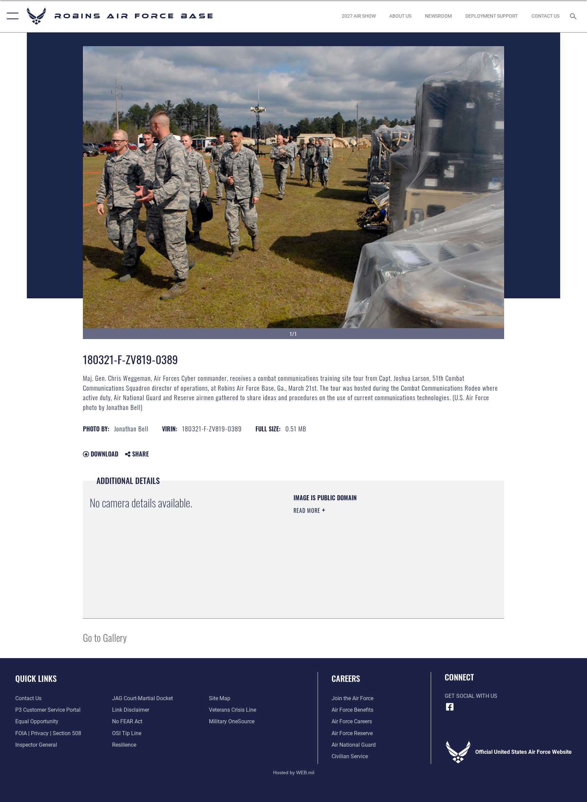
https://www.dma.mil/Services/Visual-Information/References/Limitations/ (360, 558)
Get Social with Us (471, 696)
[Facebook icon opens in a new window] (450, 707)
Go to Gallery (105, 637)
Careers (346, 678)
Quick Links (36, 678)
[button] (11, 16)
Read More (308, 510)
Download (103, 453)
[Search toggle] (574, 16)
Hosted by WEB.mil (293, 772)
